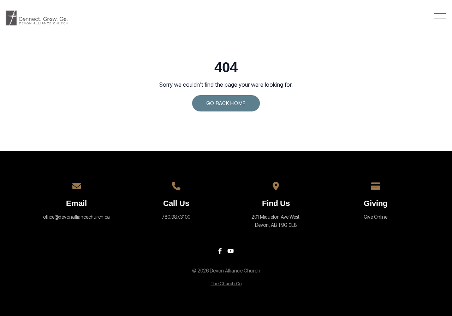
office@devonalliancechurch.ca (76, 217)
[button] (440, 16)
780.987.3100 (176, 217)
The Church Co (226, 283)
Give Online (375, 217)
